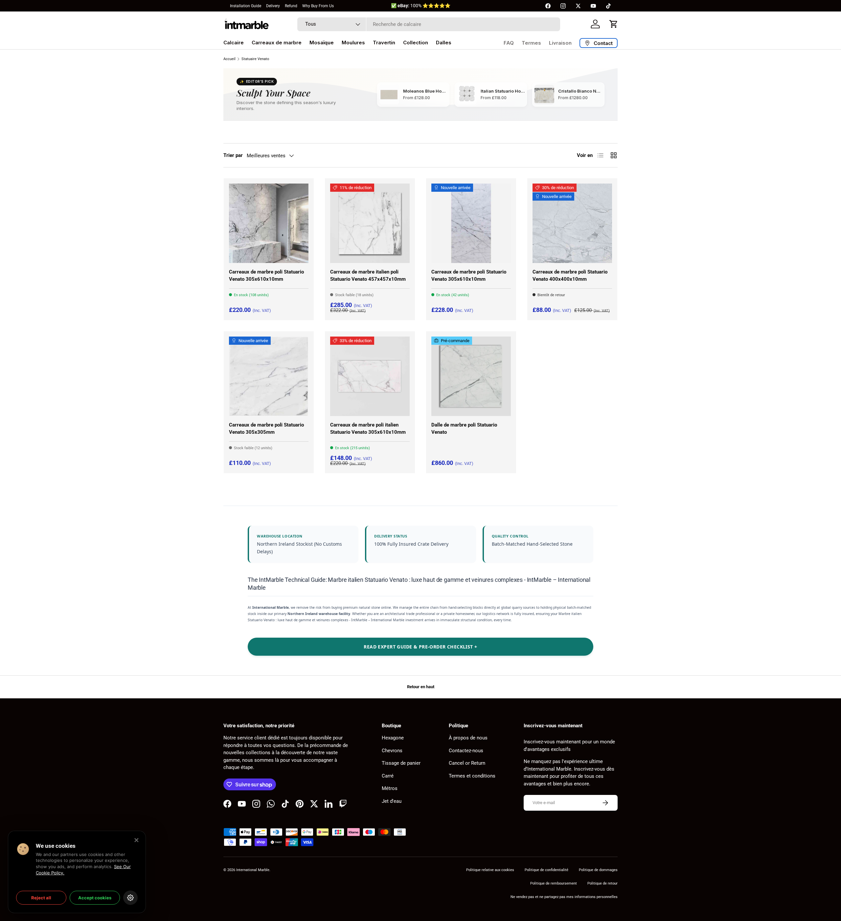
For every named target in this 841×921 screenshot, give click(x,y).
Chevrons (392, 751)
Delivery (273, 6)
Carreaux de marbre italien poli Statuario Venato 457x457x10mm (368, 275)
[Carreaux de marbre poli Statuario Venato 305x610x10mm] (268, 223)
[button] (613, 24)
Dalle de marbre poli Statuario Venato (464, 428)
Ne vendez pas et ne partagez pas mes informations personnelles (564, 897)
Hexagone (393, 738)
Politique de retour (602, 883)
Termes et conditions (472, 776)
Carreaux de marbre (277, 42)
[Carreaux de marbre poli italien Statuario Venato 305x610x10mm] (370, 376)
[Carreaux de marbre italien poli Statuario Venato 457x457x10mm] (370, 223)
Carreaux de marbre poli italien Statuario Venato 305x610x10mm (368, 428)
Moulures (353, 42)
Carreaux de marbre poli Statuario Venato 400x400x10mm (570, 275)
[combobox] (428, 24)
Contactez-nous (466, 751)
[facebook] (548, 6)
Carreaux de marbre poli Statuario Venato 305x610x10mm (266, 275)
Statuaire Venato (255, 59)
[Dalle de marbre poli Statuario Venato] (471, 376)
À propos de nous (468, 738)
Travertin (384, 42)
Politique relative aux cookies (490, 870)
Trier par (233, 155)
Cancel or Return (467, 763)
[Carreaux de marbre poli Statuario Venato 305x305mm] (268, 376)
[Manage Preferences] (130, 897)
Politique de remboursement (553, 883)
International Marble (252, 870)
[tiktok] (608, 6)
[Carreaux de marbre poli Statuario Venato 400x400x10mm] (572, 223)
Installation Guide (245, 6)
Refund (291, 6)
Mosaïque (321, 42)
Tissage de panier (401, 763)
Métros (390, 788)
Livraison (560, 43)
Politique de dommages (598, 870)
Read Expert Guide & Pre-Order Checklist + (420, 647)
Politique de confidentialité (546, 870)
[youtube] (593, 6)
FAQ (509, 43)
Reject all (41, 897)
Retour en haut (420, 686)
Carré (388, 776)
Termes (531, 43)
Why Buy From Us (318, 6)
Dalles (443, 42)
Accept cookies (94, 897)
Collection (415, 42)
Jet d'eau (391, 801)
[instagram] (563, 6)
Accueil (229, 59)
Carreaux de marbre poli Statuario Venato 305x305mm (266, 428)
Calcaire (233, 42)
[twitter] (578, 6)
